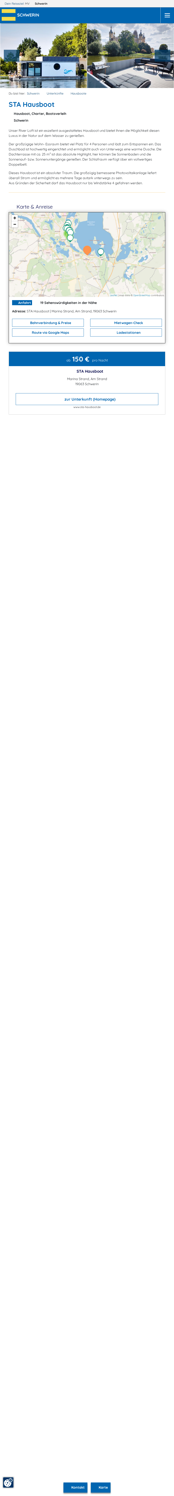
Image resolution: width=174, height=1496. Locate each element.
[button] (29, 15)
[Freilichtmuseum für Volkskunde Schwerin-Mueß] (102, 252)
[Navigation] (167, 15)
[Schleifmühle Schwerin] (71, 239)
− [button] (14, 224)
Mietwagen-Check (128, 323)
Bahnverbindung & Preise (50, 323)
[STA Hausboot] (88, 251)
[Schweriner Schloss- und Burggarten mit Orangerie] (71, 233)
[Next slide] (162, 56)
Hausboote (78, 93)
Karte (103, 1487)
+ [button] (14, 218)
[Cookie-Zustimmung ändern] (8, 1482)
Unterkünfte (55, 93)
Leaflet (113, 295)
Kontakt (77, 1487)
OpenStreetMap (141, 295)
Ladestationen (128, 332)
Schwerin (41, 3)
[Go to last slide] (12, 56)
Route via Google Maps (50, 332)
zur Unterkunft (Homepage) (89, 399)
